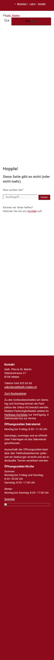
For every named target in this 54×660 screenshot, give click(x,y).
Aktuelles (22, 4)
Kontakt (42, 4)
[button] (7, 20)
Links (32, 4)
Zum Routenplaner (15, 393)
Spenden (9, 499)
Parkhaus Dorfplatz (16, 414)
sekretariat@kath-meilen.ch (20, 387)
